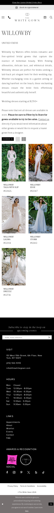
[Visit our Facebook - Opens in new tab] (7, 472)
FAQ (8, 438)
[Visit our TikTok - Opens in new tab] (43, 472)
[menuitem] (9, 17)
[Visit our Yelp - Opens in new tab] (36, 472)
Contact (10, 434)
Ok (51, 504)
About (9, 425)
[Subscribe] (48, 337)
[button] (8, 139)
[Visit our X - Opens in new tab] (28, 472)
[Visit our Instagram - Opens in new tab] (14, 472)
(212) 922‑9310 (13, 363)
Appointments (13, 422)
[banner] (27, 17)
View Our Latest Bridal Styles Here (27, 2)
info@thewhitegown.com (18, 368)
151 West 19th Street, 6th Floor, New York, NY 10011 (24, 356)
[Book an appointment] (45, 17)
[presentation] (14, 162)
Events (9, 431)
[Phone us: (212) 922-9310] (9, 17)
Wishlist (10, 428)
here (26, 511)
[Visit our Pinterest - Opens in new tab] (21, 472)
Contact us (43, 119)
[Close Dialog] (2, 504)
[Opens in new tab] (12, 459)
